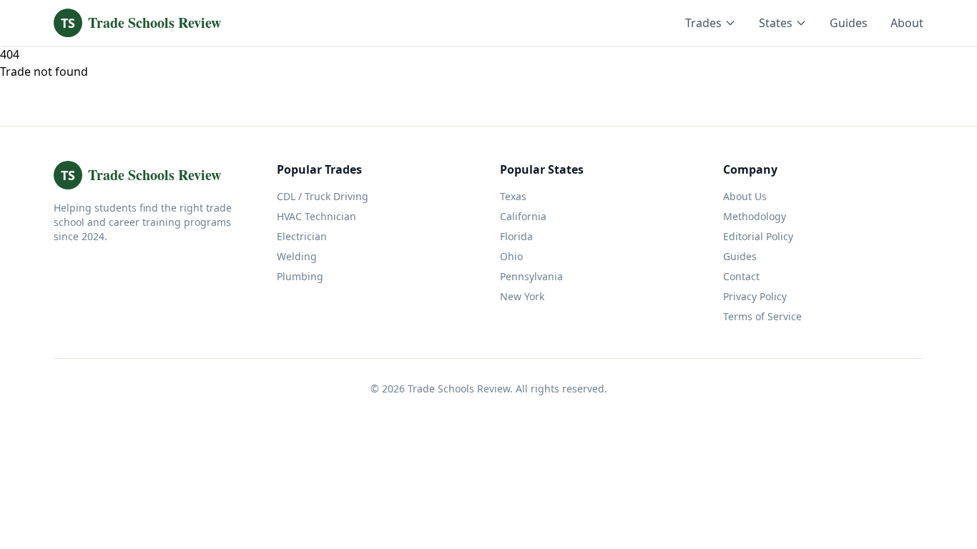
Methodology (754, 216)
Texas (513, 196)
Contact (741, 276)
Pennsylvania (531, 276)
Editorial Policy (758, 236)
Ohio (511, 256)
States (775, 23)
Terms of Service (762, 316)
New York (522, 296)
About (906, 23)
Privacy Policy (755, 296)
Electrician (302, 236)
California (523, 216)
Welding (297, 256)
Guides (849, 23)
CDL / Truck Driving (322, 196)
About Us (745, 196)
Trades (703, 23)
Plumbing (300, 276)
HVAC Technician (316, 216)
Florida (516, 236)
